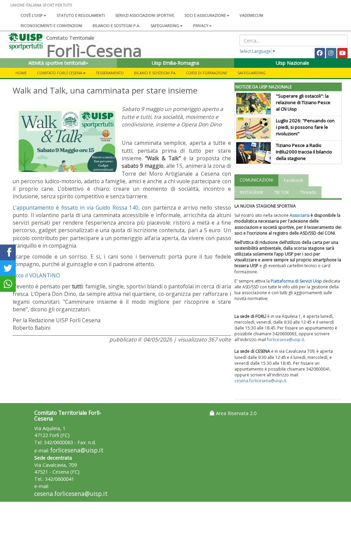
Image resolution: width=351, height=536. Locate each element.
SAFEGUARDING (164, 25)
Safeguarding (252, 72)
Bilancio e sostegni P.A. (116, 25)
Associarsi (300, 215)
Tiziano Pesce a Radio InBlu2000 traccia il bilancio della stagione (304, 151)
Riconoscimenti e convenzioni (51, 25)
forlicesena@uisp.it (285, 339)
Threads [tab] (308, 192)
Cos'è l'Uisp (32, 15)
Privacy (200, 25)
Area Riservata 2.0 (235, 413)
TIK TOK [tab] (281, 192)
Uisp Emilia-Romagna (175, 63)
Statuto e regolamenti (81, 15)
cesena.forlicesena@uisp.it (260, 381)
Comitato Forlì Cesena (59, 72)
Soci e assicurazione (205, 15)
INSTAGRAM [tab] (251, 192)
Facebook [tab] (293, 180)
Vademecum (251, 15)
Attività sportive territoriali (57, 63)
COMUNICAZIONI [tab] (256, 180)
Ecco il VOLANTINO (36, 275)
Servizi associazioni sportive (144, 15)
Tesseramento (110, 72)
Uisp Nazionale (292, 63)
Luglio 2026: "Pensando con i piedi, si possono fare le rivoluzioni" (305, 127)
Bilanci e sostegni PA (155, 72)
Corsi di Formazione (206, 72)
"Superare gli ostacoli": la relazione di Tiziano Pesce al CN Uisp (303, 102)
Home (21, 72)
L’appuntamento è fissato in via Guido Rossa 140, (76, 207)
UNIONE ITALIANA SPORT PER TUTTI (41, 5)
